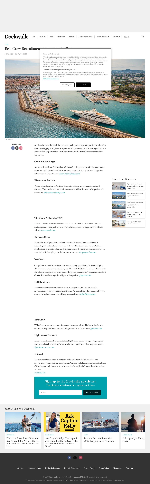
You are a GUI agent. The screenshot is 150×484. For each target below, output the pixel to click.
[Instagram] (21, 148)
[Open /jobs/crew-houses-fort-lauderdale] (119, 189)
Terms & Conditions (71, 468)
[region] (75, 69)
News (33, 37)
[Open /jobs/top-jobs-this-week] (119, 226)
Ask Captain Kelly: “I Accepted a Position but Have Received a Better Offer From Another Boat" (61, 442)
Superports (61, 37)
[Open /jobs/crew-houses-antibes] (119, 217)
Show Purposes (67, 85)
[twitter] (75, 457)
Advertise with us (34, 468)
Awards (72, 37)
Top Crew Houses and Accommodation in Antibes (134, 214)
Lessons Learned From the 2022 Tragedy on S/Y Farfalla (99, 439)
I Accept (83, 85)
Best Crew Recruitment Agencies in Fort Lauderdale (135, 205)
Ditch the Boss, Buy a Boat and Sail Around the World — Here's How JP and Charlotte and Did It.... (22, 442)
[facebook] (69, 457)
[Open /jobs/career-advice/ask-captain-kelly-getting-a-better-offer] (62, 422)
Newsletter (117, 468)
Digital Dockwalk (103, 37)
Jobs (51, 37)
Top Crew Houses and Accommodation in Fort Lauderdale (135, 186)
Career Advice (49, 435)
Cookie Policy (104, 468)
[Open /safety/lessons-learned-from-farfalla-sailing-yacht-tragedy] (100, 422)
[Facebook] (13, 148)
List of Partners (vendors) (51, 79)
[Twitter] (17, 148)
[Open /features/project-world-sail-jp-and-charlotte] (23, 422)
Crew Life (42, 37)
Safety (86, 435)
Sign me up (92, 392)
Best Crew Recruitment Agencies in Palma (135, 194)
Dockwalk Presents (85, 37)
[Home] (16, 36)
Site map (129, 468)
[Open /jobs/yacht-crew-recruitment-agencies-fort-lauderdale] (119, 208)
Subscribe (116, 37)
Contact (20, 468)
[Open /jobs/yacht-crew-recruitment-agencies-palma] (119, 198)
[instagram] (80, 457)
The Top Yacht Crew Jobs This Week (134, 223)
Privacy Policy (89, 468)
